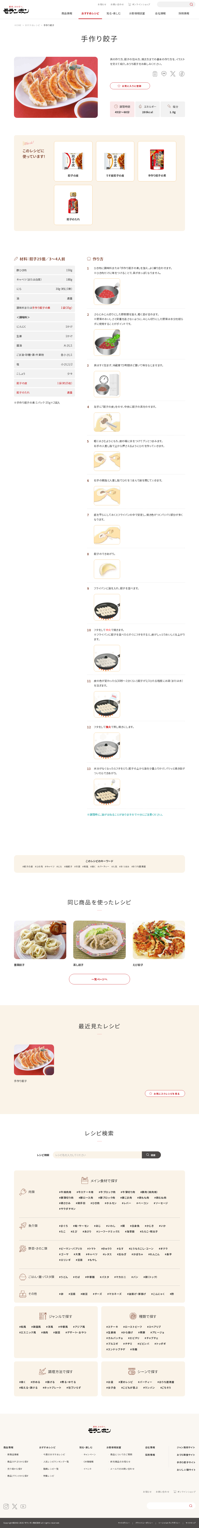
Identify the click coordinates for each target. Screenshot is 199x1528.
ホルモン (111, 1203)
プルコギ (113, 1343)
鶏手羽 (82, 1203)
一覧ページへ (99, 979)
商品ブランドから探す (18, 1475)
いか (163, 1226)
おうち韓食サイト (186, 1454)
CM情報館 (89, 1461)
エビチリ (135, 1338)
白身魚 (136, 1226)
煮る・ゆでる (69, 1382)
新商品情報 (13, 1454)
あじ (98, 1226)
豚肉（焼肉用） (150, 1192)
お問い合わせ (117, 4)
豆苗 (80, 1260)
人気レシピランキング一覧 (56, 1461)
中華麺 (91, 1277)
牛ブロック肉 (108, 1192)
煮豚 (142, 1332)
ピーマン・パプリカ (71, 1248)
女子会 (112, 1387)
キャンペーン (90, 1454)
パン (135, 1277)
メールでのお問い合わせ (122, 1468)
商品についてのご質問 (121, 1454)
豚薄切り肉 (67, 1197)
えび (74, 1231)
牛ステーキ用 (86, 1192)
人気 (115, 866)
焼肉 (45, 1332)
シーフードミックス (109, 1231)
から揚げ (128, 1332)
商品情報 (67, 13)
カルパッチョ (115, 1338)
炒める (36, 1382)
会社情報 (160, 13)
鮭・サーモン (82, 1226)
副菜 (57, 1332)
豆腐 (73, 1294)
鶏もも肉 (144, 1197)
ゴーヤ (65, 1254)
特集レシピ (48, 1475)
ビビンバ (144, 1343)
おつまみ (125, 866)
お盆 (110, 1382)
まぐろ (64, 1226)
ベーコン (143, 1203)
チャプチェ (152, 1338)
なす (121, 1248)
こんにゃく (159, 1294)
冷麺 (134, 1349)
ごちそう (166, 1387)
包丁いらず (74, 1387)
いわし (111, 1226)
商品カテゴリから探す (18, 1461)
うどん (64, 1277)
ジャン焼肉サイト (186, 1447)
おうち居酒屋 (139, 866)
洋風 (50, 1327)
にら (60, 866)
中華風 (64, 1327)
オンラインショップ (141, 4)
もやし (93, 1260)
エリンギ (66, 1260)
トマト (92, 1248)
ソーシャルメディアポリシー (169, 1523)
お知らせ (102, 4)
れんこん (155, 1254)
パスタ (105, 1277)
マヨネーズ (115, 1294)
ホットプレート (52, 1387)
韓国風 (37, 1327)
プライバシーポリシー (144, 1523)
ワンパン (150, 1387)
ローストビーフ (133, 1327)
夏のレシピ (126, 1382)
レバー (127, 1203)
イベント (88, 1468)
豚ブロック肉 (107, 1197)
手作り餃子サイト (186, 1462)
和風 (86, 866)
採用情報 (184, 13)
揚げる (51, 1382)
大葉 (78, 1254)
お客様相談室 (137, 13)
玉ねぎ (122, 1254)
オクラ (164, 1248)
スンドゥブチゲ (116, 1349)
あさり (87, 1231)
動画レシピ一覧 (51, 1468)
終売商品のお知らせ (120, 1461)
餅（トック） (151, 1277)
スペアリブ (155, 1327)
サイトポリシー (124, 1523)
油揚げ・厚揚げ (137, 1294)
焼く (94, 866)
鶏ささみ (66, 1203)
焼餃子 (69, 866)
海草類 (131, 1231)
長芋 (169, 1254)
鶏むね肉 (161, 1197)
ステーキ (113, 1327)
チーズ (98, 1294)
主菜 (78, 866)
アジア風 (80, 1327)
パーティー (104, 866)
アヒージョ (158, 1332)
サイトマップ (191, 1523)
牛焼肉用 (66, 1192)
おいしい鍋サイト (186, 1469)
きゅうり (107, 1248)
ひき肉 (39, 866)
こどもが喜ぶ (130, 1387)
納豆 (85, 1294)
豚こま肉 (127, 1197)
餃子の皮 (28, 866)
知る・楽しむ (113, 13)
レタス (108, 1254)
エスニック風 (28, 1332)
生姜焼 (112, 1332)
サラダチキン (68, 1209)
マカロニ (121, 1277)
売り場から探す (15, 1468)
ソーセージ (161, 1203)
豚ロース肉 (86, 1197)
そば (77, 1277)
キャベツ (50, 866)
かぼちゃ (138, 1254)
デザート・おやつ (76, 1332)
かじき (150, 1226)
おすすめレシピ (90, 13)
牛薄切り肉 (128, 1192)
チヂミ (129, 1343)
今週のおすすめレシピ (54, 1454)
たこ (63, 1231)
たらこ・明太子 (149, 1231)
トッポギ (161, 1343)
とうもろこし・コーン (142, 1248)
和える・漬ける (29, 1387)
